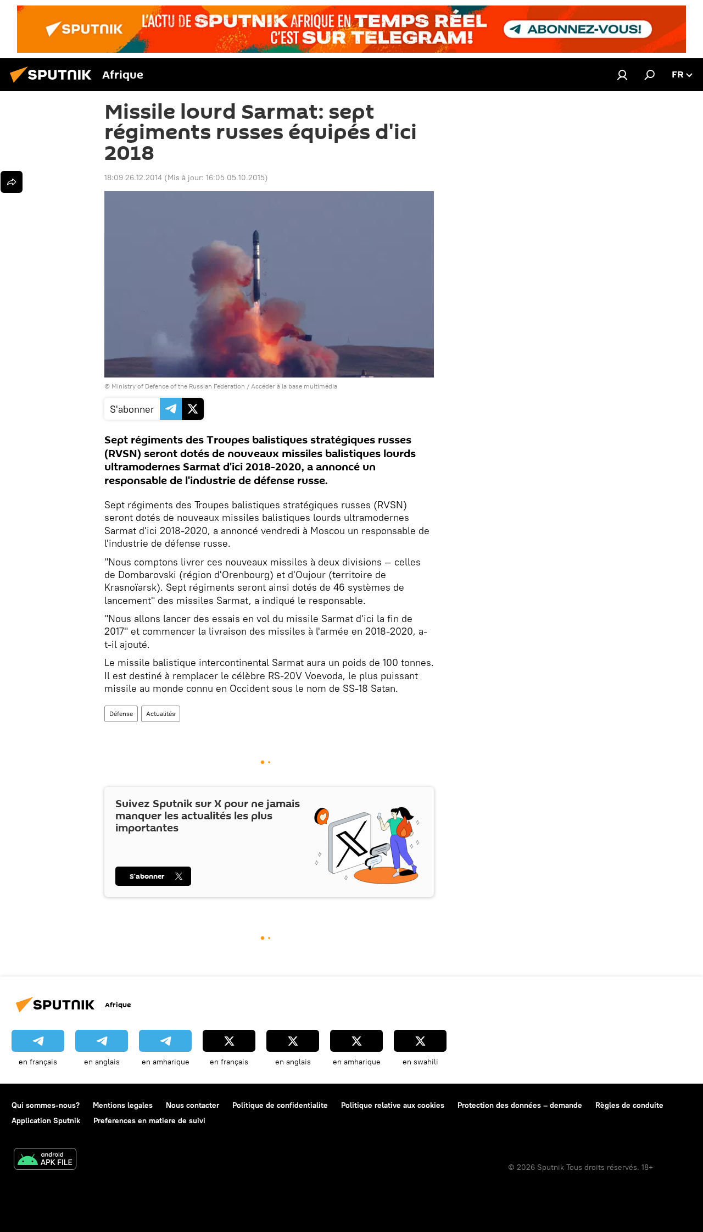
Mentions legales (123, 1105)
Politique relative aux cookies (392, 1105)
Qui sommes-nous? (46, 1105)
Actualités (160, 713)
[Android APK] (45, 1160)
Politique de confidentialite (280, 1105)
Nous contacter (192, 1105)
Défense (121, 713)
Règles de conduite (629, 1105)
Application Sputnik (46, 1120)
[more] (12, 182)
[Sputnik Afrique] (53, 84)
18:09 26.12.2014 (133, 177)
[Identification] (622, 75)
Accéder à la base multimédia (294, 386)
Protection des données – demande (519, 1105)
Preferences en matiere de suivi (149, 1120)
